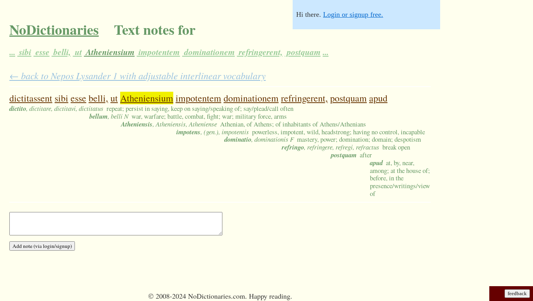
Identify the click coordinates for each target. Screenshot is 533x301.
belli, (61, 52)
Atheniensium (109, 52)
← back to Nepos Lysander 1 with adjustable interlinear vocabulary (137, 75)
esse (42, 52)
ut (77, 52)
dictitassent (30, 98)
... (12, 52)
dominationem (208, 52)
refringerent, (259, 52)
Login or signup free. (353, 14)
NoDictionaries (54, 29)
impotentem (158, 52)
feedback (517, 293)
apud (378, 98)
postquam (303, 52)
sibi (24, 52)
